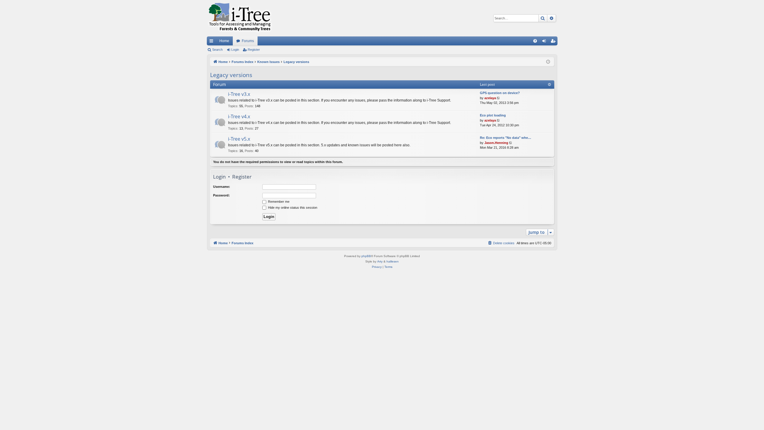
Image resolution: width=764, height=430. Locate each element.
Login (235, 49)
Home (224, 41)
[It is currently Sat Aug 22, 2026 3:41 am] (548, 62)
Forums (248, 41)
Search (217, 49)
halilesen (392, 261)
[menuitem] (535, 40)
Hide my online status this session (292, 207)
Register (254, 49)
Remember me (278, 201)
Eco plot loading (493, 115)
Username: (221, 186)
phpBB (366, 256)
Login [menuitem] (545, 42)
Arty (380, 261)
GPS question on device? (500, 93)
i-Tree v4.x (239, 116)
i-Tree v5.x (239, 139)
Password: (221, 195)
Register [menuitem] (554, 42)
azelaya (490, 98)
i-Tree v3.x (239, 94)
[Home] (239, 18)
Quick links (212, 42)
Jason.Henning (496, 143)
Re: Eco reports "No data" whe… (505, 137)
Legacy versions (231, 75)
